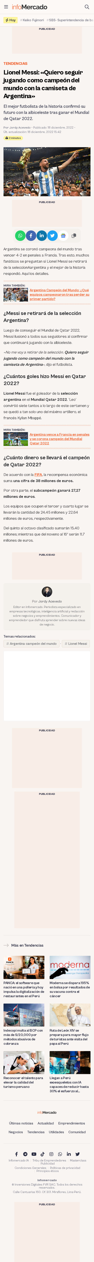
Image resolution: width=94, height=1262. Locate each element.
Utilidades (56, 1132)
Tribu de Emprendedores (49, 1160)
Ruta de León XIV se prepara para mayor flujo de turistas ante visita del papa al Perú (69, 1037)
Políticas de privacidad (65, 1168)
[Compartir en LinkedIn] (42, 235)
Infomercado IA (19, 1160)
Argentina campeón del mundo (33, 644)
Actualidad (46, 1123)
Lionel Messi (77, 644)
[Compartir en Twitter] (52, 235)
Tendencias (15, 63)
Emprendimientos (71, 1123)
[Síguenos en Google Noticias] (63, 235)
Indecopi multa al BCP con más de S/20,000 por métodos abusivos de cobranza (23, 1037)
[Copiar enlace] (74, 235)
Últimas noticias (21, 1123)
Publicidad (48, 1163)
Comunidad (77, 1132)
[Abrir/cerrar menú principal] (6, 7)
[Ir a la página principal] (29, 6)
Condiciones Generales (30, 1168)
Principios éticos (48, 1171)
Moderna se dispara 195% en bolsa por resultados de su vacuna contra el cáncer (70, 989)
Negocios (16, 1132)
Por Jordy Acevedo (17, 127)
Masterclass (78, 1160)
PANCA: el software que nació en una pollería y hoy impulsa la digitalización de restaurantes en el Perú (23, 989)
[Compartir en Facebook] (31, 235)
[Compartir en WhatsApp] (20, 235)
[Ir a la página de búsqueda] (87, 7)
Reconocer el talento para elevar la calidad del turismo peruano (23, 1082)
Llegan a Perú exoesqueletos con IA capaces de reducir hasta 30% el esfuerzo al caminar (69, 1084)
